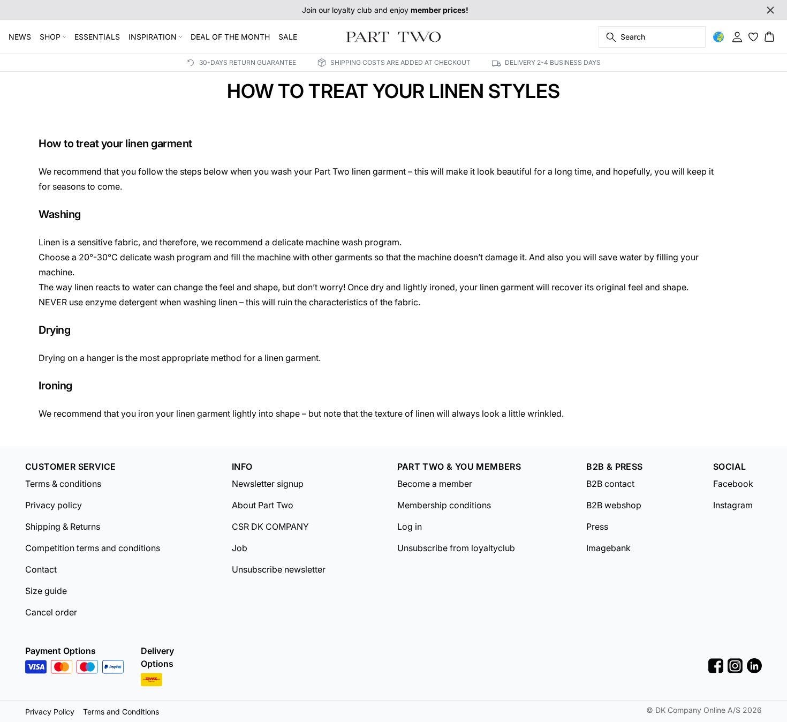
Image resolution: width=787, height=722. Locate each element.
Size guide (46, 590)
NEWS (20, 36)
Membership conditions (444, 505)
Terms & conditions (63, 483)
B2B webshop (613, 505)
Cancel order (51, 612)
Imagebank (608, 548)
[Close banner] (770, 10)
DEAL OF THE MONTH (230, 36)
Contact (41, 569)
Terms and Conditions (121, 711)
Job (239, 548)
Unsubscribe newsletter (279, 569)
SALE (287, 36)
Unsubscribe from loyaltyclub (456, 548)
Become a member (434, 483)
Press (597, 526)
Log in (409, 526)
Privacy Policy (49, 711)
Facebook (733, 483)
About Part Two (262, 505)
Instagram (733, 505)
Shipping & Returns (62, 526)
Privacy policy (53, 505)
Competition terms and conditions (92, 548)
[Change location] (718, 37)
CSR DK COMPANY (270, 526)
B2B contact (610, 483)
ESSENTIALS (97, 36)
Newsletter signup (268, 483)
